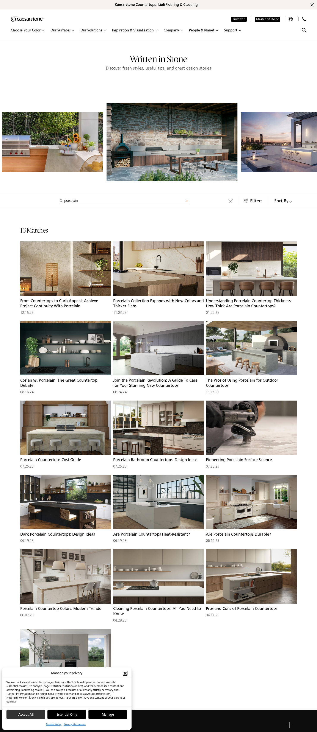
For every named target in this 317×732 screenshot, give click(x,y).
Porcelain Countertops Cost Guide (50, 459)
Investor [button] (239, 19)
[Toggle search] (304, 30)
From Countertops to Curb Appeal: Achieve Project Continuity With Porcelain (59, 303)
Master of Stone (267, 19)
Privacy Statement (75, 724)
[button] (125, 673)
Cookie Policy (53, 724)
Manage (108, 714)
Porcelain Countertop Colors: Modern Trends (60, 608)
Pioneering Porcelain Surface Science (239, 459)
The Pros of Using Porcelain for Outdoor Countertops (242, 383)
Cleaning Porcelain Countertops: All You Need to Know (157, 611)
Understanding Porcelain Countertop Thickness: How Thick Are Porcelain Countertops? (249, 303)
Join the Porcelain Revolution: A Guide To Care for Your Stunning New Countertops (155, 383)
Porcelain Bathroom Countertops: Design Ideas (155, 459)
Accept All (26, 714)
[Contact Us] (304, 19)
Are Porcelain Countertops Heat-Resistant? (151, 534)
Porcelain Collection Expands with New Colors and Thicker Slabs (158, 303)
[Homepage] (27, 19)
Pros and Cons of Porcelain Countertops (241, 608)
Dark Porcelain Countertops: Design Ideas (57, 534)
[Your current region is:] (291, 19)
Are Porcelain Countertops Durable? (238, 534)
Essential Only (66, 714)
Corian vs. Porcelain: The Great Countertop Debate (58, 383)
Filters (256, 200)
